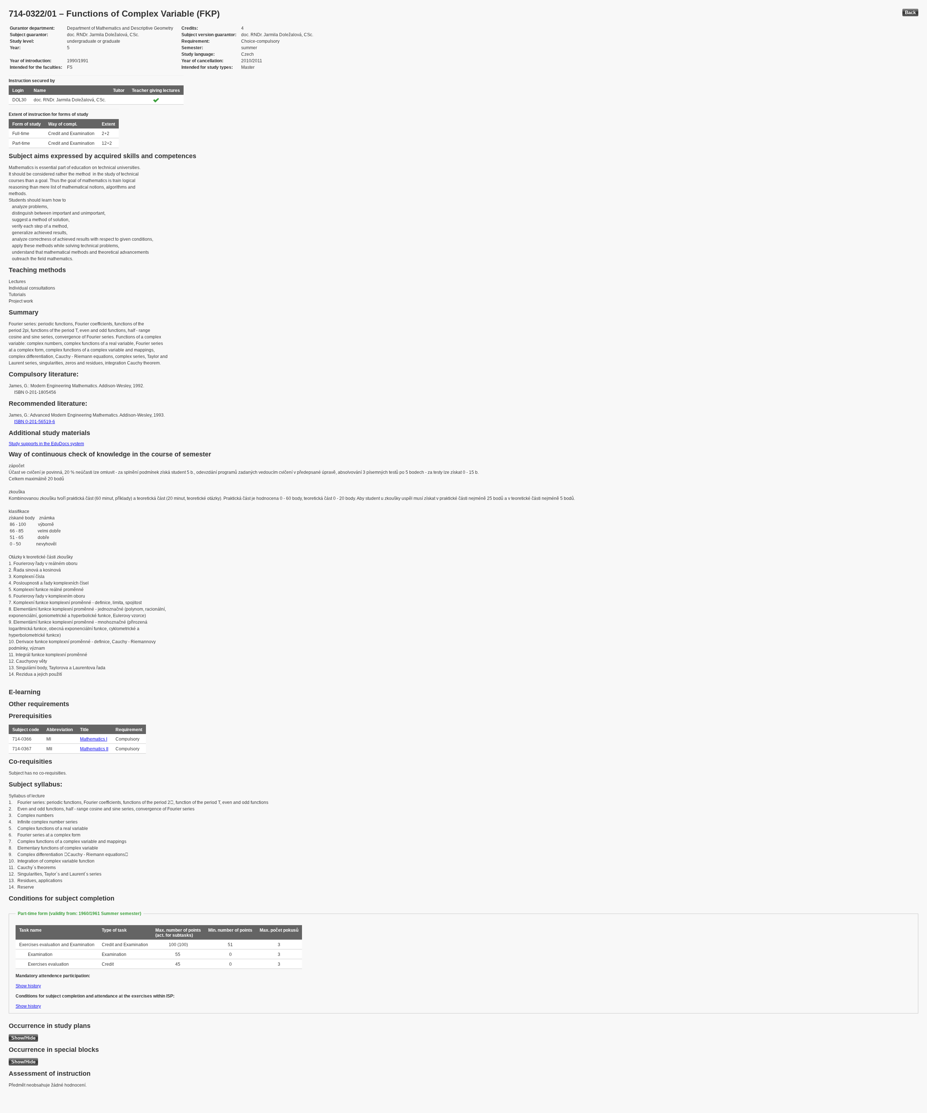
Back (910, 12)
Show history (28, 985)
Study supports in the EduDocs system (46, 443)
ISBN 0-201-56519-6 (34, 421)
